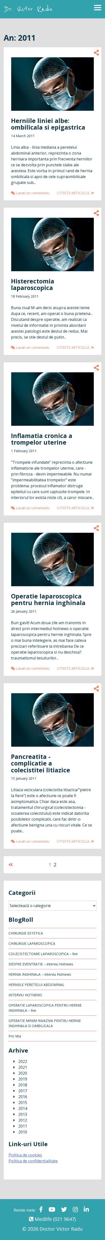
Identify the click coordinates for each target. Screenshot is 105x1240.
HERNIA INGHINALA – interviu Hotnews (40, 974)
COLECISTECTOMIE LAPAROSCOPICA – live (43, 953)
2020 (22, 1073)
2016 (22, 1096)
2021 (22, 1067)
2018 (22, 1085)
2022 (22, 1061)
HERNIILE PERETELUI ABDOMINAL (36, 984)
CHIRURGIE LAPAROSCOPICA (32, 943)
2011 (22, 1126)
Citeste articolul (74, 193)
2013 (22, 1114)
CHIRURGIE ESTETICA (26, 933)
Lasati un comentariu (32, 193)
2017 (22, 1091)
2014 (22, 1108)
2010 (22, 1132)
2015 (22, 1102)
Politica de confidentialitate (33, 1161)
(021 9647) (64, 1219)
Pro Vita (15, 1036)
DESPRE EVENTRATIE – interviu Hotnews (41, 964)
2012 (22, 1120)
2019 (22, 1079)
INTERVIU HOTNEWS (25, 995)
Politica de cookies (25, 1155)
